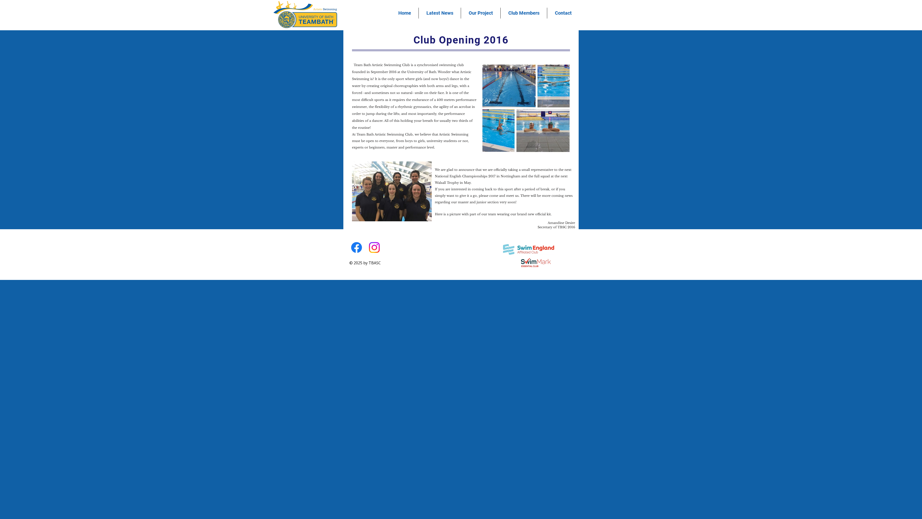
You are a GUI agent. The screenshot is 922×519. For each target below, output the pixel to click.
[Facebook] (356, 247)
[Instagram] (374, 247)
